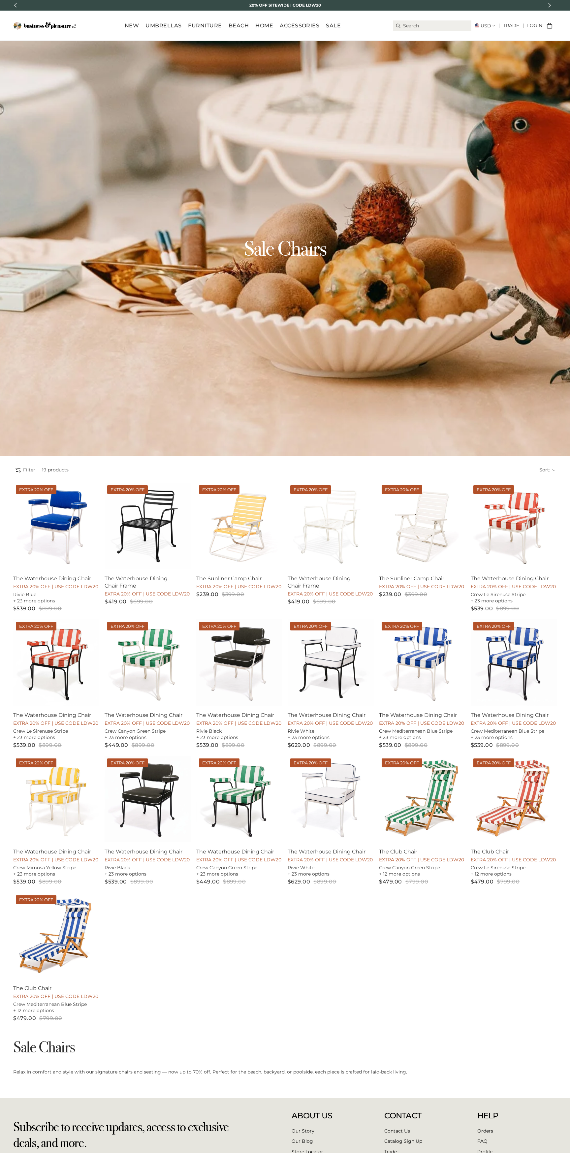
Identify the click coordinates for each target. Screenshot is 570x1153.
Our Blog (302, 1141)
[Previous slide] (23, 526)
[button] (547, 470)
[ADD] (89, 559)
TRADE (511, 25)
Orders (485, 1131)
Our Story (303, 1131)
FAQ (482, 1141)
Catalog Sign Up (403, 1141)
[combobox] (432, 26)
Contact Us (397, 1131)
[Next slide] (89, 526)
